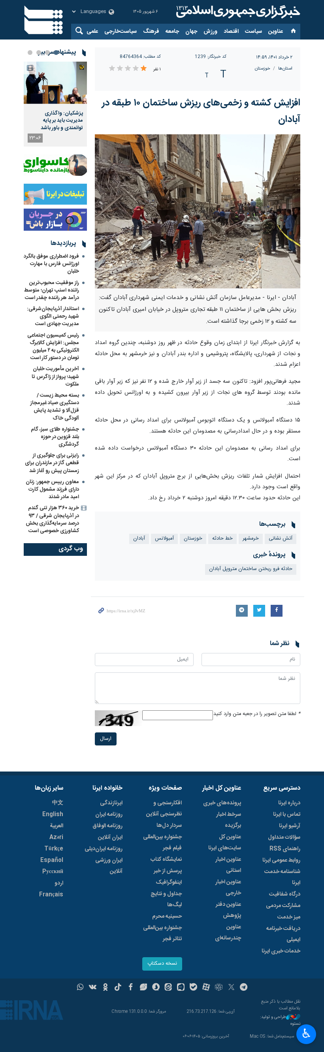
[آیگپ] (180, 988)
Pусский (52, 872)
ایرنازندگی (111, 803)
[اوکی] (105, 988)
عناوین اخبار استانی (228, 865)
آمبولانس (164, 538)
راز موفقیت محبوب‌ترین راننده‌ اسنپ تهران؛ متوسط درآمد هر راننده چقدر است (51, 290)
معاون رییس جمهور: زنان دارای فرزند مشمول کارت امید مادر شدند (52, 489)
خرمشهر (251, 538)
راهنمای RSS (284, 849)
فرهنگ (151, 31)
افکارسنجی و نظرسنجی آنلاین (164, 808)
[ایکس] (231, 988)
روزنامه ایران (108, 814)
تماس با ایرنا (286, 814)
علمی (92, 31)
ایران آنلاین (110, 837)
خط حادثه (222, 538)
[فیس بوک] (130, 988)
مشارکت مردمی (283, 906)
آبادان (139, 538)
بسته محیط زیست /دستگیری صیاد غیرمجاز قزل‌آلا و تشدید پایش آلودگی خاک (54, 407)
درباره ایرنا (289, 803)
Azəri (56, 837)
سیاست (253, 31)
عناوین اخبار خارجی (228, 887)
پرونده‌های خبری (222, 803)
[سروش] (156, 988)
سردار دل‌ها (169, 825)
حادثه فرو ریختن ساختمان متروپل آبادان (250, 569)
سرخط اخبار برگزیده (228, 820)
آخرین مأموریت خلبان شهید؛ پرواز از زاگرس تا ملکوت (55, 376)
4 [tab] (30, 52)
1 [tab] (56, 52)
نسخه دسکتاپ (162, 964)
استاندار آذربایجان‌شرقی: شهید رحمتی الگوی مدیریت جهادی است (53, 316)
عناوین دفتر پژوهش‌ (228, 910)
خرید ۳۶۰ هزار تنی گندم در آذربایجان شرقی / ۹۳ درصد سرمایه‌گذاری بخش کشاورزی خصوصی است (52, 519)
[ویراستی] (143, 988)
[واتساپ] (80, 988)
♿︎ (306, 1033)
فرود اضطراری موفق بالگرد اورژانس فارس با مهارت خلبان (51, 264)
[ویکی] (92, 988)
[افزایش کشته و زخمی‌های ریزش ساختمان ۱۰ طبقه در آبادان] (197, 211)
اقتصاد (231, 31)
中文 (57, 803)
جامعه (172, 31)
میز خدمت (288, 917)
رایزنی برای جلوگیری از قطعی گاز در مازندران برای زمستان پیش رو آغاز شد (52, 463)
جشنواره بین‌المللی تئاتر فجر (162, 933)
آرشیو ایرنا (289, 826)
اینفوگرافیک (169, 882)
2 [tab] (47, 52)
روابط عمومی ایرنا (281, 860)
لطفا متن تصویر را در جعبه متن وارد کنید (256, 714)
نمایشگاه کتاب (166, 859)
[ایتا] (168, 988)
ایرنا (237, 12)
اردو (59, 883)
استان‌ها (285, 68)
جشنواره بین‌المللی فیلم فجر (162, 842)
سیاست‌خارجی (120, 31)
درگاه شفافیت (284, 894)
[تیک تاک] (118, 988)
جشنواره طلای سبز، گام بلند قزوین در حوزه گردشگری (55, 437)
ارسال (105, 739)
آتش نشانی (280, 538)
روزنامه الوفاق (107, 826)
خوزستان (262, 68)
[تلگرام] (244, 988)
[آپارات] (206, 988)
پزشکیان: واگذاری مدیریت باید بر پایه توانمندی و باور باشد (62, 120)
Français (51, 895)
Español (51, 860)
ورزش (210, 31)
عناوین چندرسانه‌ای (228, 932)
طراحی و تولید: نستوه (280, 1020)
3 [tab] (38, 52)
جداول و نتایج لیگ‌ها (166, 899)
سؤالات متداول (284, 837)
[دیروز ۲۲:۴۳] (55, 83)
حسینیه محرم (167, 916)
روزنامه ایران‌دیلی (103, 849)
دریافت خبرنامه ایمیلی (283, 934)
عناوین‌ (275, 31)
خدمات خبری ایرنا (281, 951)
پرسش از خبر (168, 871)
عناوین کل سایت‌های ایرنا (224, 842)
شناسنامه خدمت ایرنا (282, 877)
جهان (191, 31)
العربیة (56, 826)
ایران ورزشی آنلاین (108, 866)
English (52, 814)
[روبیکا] (218, 988)
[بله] (193, 988)
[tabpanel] (55, 104)
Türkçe (53, 849)
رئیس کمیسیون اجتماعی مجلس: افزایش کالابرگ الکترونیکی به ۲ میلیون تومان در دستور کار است (53, 347)
